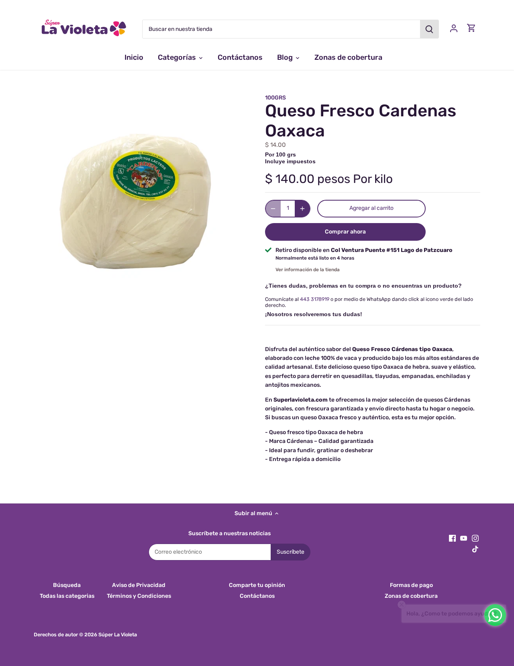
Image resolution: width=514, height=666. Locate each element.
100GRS (275, 97)
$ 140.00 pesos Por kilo (329, 179)
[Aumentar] (302, 208)
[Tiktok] (475, 549)
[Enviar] (429, 29)
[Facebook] (452, 538)
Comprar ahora (345, 231)
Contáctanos (257, 596)
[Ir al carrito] (471, 28)
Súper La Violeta (117, 634)
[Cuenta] (454, 28)
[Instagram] (475, 538)
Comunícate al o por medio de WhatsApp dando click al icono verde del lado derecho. (369, 302)
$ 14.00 (275, 144)
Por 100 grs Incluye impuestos (290, 157)
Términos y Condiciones (139, 596)
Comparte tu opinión (257, 585)
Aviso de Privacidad (138, 585)
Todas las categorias (67, 596)
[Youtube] (463, 538)
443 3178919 (314, 299)
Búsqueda (67, 585)
